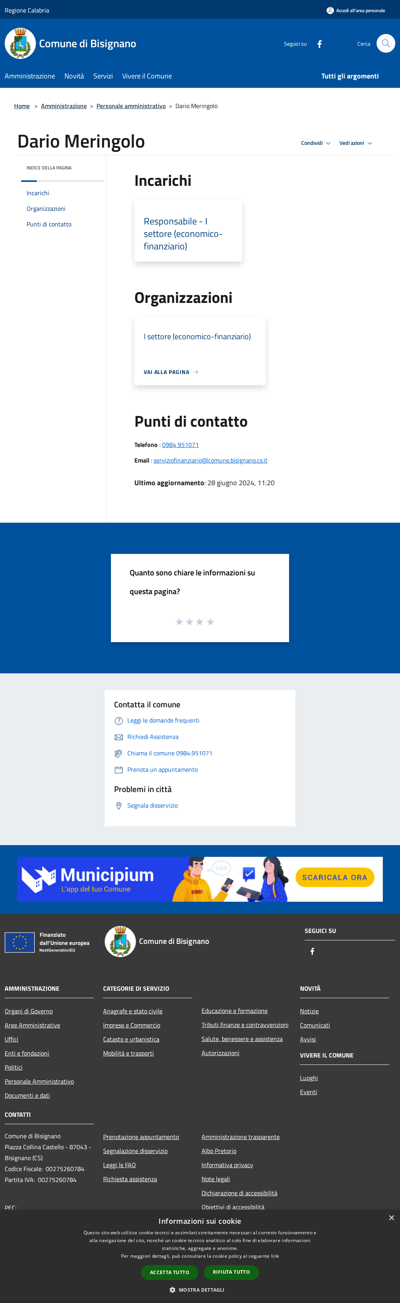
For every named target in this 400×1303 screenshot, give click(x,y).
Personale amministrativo (131, 105)
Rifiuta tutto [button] (231, 1272)
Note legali (216, 1179)
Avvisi (308, 1039)
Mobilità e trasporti (128, 1053)
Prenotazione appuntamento (141, 1136)
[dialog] (200, 1256)
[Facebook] (316, 43)
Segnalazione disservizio (135, 1150)
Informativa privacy (227, 1164)
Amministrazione (64, 105)
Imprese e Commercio (131, 1025)
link (275, 1256)
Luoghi (309, 1077)
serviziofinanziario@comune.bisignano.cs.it (211, 460)
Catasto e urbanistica (131, 1039)
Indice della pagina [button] (49, 167)
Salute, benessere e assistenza (242, 1038)
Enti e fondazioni (27, 1053)
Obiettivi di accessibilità (233, 1207)
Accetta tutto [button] (169, 1272)
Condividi (312, 143)
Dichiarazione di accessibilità (239, 1193)
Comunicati (315, 1025)
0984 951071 (180, 444)
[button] (199, 1290)
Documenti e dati (27, 1095)
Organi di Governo (29, 1011)
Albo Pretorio (219, 1150)
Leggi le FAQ (119, 1164)
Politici (14, 1067)
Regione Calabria (27, 10)
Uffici (11, 1039)
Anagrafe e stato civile (132, 1011)
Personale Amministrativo (39, 1081)
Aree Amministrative (32, 1025)
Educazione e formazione (235, 1010)
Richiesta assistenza (130, 1179)
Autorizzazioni (220, 1052)
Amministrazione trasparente (241, 1136)
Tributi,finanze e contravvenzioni (245, 1024)
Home (22, 105)
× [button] (391, 1218)
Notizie (309, 1011)
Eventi (308, 1092)
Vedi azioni (352, 143)
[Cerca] (386, 43)
